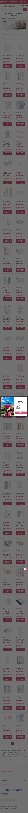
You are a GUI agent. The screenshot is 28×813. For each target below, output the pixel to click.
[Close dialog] (26, 398)
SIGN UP (20, 412)
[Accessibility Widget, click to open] (25, 569)
